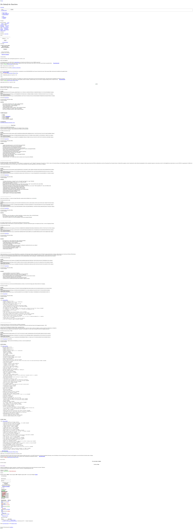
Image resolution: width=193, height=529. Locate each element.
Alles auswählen (5, 346)
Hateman (8, 509)
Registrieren (4, 17)
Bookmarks (7, 25)
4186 (2, 505)
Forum (6, 12)
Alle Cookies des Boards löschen (11, 520)
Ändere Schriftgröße (5, 13)
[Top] (17, 64)
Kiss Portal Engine (6, 523)
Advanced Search (5, 42)
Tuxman (5, 73)
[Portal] (1, 0)
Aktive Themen (2, 30)
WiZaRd (5, 64)
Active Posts (6, 33)
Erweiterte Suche (4, 10)
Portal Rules (2, 26)
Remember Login (5, 482)
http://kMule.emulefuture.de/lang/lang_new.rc (7, 122)
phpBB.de (11, 527)
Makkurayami (4, 515)
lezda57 (36, 474)
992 (1, 514)
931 (7, 515)
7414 (4, 503)
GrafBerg (5, 457)
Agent (8, 501)
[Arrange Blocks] (5, 14)
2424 (2, 510)
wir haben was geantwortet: (16, 67)
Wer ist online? (2, 465)
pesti (3, 508)
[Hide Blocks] (0, 19)
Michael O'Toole (14, 523)
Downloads (2, 25)
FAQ (3, 16)
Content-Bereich (16, 62)
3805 (2, 507)
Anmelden (4, 18)
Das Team (4, 520)
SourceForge (7, 97)
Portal (3, 12)
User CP (6, 26)
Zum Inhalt (2, 7)
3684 (5, 508)
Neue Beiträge (6, 29)
